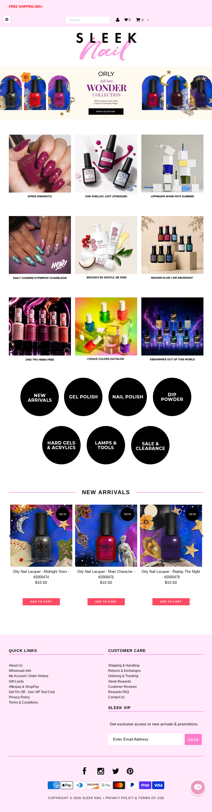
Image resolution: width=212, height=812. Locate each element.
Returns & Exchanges (124, 671)
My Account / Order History (28, 676)
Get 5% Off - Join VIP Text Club (32, 692)
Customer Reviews (122, 687)
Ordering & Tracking (123, 676)
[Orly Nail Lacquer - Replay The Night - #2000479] (171, 536)
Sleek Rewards (119, 681)
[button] (198, 787)
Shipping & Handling (123, 665)
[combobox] (88, 20)
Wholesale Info (20, 671)
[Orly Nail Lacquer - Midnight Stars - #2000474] (41, 536)
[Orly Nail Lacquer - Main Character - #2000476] (106, 536)
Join (193, 739)
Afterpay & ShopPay (24, 687)
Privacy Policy (19, 697)
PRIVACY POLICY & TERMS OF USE (134, 798)
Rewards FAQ (118, 692)
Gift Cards (16, 681)
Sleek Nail (92, 798)
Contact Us (116, 697)
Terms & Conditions (23, 702)
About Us (16, 665)
